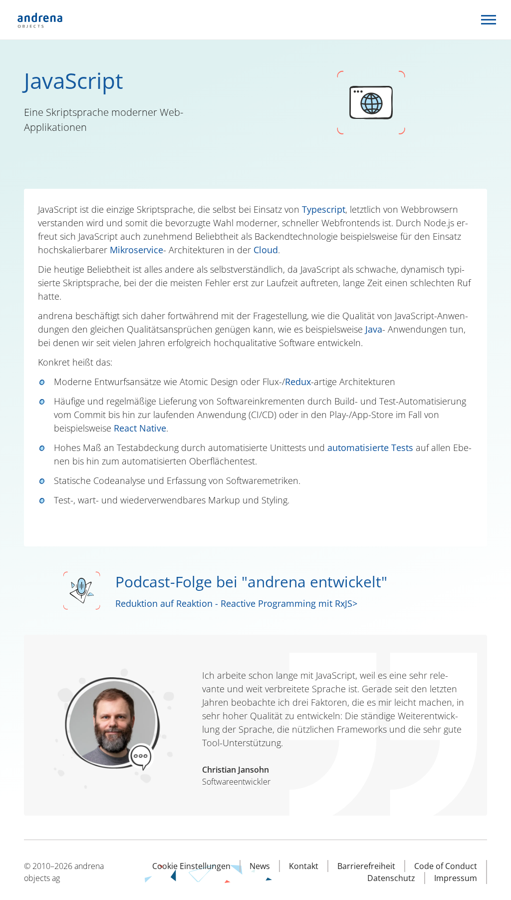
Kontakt (303, 866)
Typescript (323, 209)
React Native (140, 428)
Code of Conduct (445, 866)
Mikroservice (136, 250)
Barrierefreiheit (366, 866)
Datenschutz (391, 878)
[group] (251, 725)
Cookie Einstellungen (191, 866)
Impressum (455, 878)
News (260, 866)
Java (373, 329)
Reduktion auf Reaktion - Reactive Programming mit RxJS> (236, 603)
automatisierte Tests (370, 447)
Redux (298, 382)
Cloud (266, 250)
